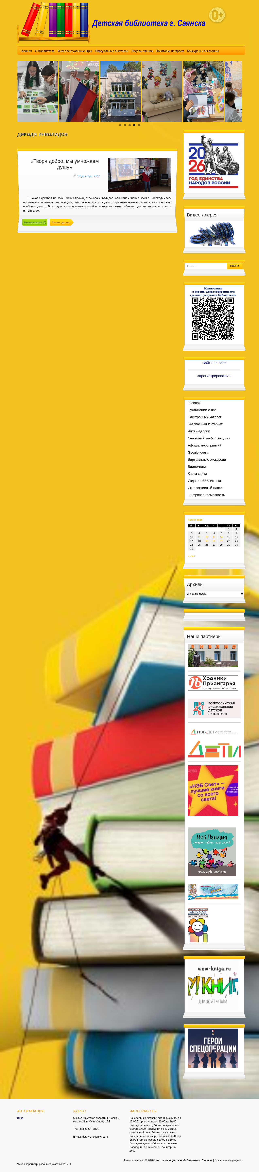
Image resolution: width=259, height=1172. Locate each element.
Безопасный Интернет (205, 424)
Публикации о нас (202, 410)
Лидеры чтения (142, 51)
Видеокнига (197, 467)
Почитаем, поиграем (170, 51)
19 (206, 541)
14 (221, 537)
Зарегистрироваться (214, 376)
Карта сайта (197, 474)
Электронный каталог (204, 417)
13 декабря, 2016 (88, 176)
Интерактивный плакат (206, 488)
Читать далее (60, 222)
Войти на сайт (214, 363)
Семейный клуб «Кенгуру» (209, 438)
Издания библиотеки (204, 481)
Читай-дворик (199, 431)
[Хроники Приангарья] (213, 682)
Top (249, 1162)
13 (214, 537)
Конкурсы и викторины (203, 51)
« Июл (191, 556)
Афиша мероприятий (205, 445)
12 (206, 537)
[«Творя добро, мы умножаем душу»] (139, 175)
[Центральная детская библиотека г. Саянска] (114, 22)
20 (214, 541)
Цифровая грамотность (206, 495)
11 (199, 537)
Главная (26, 51)
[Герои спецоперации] (213, 1048)
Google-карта (198, 452)
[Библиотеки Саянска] (213, 655)
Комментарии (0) (34, 222)
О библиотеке (44, 51)
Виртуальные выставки (111, 51)
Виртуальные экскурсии (207, 459)
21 (221, 541)
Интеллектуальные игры (75, 51)
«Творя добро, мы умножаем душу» (65, 164)
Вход (20, 1117)
